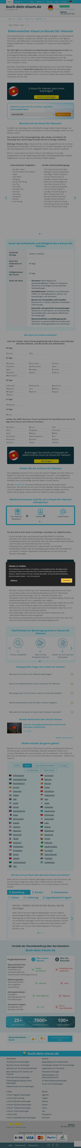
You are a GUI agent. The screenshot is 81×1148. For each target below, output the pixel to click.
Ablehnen (13, 580)
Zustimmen (67, 580)
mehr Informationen (33, 576)
